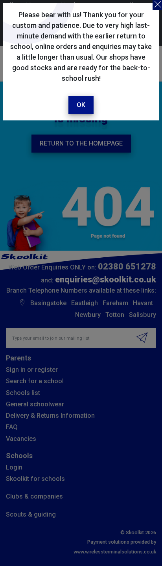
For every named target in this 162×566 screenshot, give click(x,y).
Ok (81, 105)
